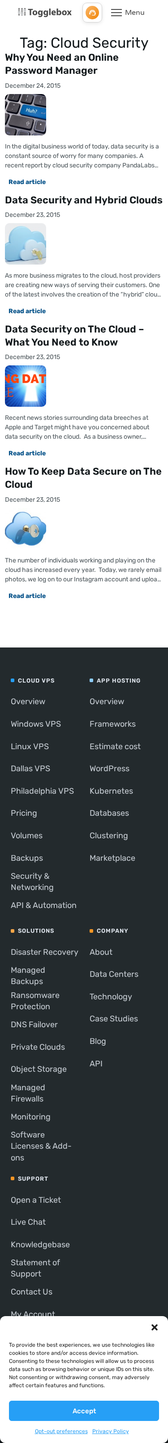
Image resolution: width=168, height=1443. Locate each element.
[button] (154, 1327)
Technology (111, 997)
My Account (33, 1314)
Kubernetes (111, 791)
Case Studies (114, 1019)
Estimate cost (115, 746)
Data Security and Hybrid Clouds (84, 200)
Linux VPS (30, 746)
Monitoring (31, 1117)
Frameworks (113, 724)
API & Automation (44, 905)
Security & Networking (32, 881)
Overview (28, 701)
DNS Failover (34, 1024)
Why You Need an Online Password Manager (62, 63)
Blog (98, 1041)
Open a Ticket (36, 1200)
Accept (84, 1411)
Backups (27, 858)
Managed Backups (28, 975)
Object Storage (39, 1069)
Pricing (24, 813)
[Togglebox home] (45, 12)
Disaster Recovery (44, 952)
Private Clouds (38, 1047)
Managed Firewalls (28, 1093)
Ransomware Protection (35, 1000)
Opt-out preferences (61, 1431)
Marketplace (112, 858)
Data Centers (114, 974)
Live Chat (28, 1222)
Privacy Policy (110, 1431)
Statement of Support (35, 1268)
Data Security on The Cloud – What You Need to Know (74, 335)
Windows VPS (36, 724)
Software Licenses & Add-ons (41, 1146)
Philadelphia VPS (42, 791)
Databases (109, 813)
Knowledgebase (40, 1245)
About (101, 952)
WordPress (109, 768)
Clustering (109, 836)
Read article (27, 182)
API (96, 1064)
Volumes (27, 836)
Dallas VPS (30, 768)
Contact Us (31, 1292)
